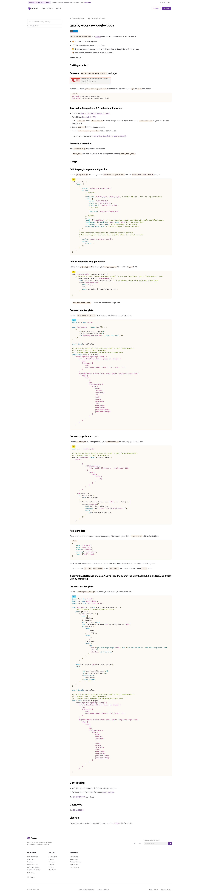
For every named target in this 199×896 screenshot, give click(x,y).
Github (32, 877)
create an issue (108, 792)
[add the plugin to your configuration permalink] (69, 169)
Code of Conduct (75, 862)
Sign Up (166, 8)
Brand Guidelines (103, 890)
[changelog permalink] (69, 804)
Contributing (74, 856)
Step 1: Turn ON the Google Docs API (95, 113)
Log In (168, 2)
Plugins (51, 859)
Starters (51, 867)
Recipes (51, 864)
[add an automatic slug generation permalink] (69, 261)
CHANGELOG (78, 810)
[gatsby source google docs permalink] (69, 25)
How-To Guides (32, 864)
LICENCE (117, 823)
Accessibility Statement (86, 890)
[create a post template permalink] (69, 310)
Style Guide (74, 864)
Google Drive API (89, 117)
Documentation (32, 856)
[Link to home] (33, 8)
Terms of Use (153, 890)
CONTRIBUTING (79, 797)
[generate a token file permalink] (69, 143)
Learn (57, 8)
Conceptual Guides (33, 870)
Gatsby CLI (31, 872)
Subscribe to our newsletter (152, 840)
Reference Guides (33, 867)
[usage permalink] (69, 161)
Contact (156, 8)
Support (162, 2)
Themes (51, 862)
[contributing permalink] (69, 782)
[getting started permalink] (69, 65)
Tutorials (30, 862)
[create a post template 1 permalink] (69, 586)
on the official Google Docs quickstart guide (109, 136)
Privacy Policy (166, 890)
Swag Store (74, 859)
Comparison (53, 856)
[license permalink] (69, 817)
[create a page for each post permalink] (69, 436)
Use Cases (52, 870)
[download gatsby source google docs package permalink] (69, 73)
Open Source (46, 8)
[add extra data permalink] (69, 531)
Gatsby (98, 36)
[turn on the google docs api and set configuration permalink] (69, 108)
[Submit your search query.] (29, 21)
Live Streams (74, 867)
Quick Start (31, 859)
